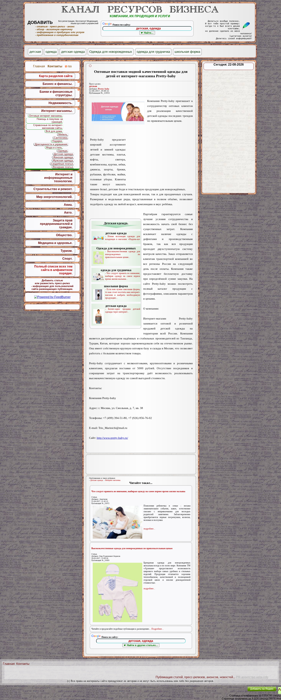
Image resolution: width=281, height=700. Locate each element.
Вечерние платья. (63, 167)
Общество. (64, 235)
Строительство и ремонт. (52, 189)
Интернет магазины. (113, 480)
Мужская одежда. (63, 160)
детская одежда (73, 52)
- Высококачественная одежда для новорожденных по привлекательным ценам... (118, 253)
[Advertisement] (159, 157)
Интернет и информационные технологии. (58, 178)
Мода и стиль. (54, 147)
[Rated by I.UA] (235, 691)
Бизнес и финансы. (57, 83)
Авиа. (68, 204)
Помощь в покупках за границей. (50, 120)
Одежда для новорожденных (110, 52)
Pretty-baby (103, 89)
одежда (51, 52)
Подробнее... (157, 629)
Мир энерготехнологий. (54, 196)
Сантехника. (61, 137)
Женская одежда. (63, 157)
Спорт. (67, 258)
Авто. (68, 212)
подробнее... (149, 528)
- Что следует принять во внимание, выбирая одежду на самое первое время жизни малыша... (120, 274)
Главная (9, 663)
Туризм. (66, 250)
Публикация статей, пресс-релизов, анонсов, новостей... (195, 677)
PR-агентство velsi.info (252, 677)
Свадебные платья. (62, 163)
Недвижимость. (60, 103)
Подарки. (57, 141)
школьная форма (187, 52)
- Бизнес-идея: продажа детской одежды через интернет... (122, 308)
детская (93, 86)
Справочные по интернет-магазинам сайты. (48, 126)
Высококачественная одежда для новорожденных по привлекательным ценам (131, 548)
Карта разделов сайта (55, 76)
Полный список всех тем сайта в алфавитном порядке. (53, 270)
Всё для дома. (54, 131)
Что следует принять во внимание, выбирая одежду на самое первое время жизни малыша (138, 491)
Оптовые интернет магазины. (46, 115)
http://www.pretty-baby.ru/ (112, 437)
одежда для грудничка (153, 52)
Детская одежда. (96, 480)
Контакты (22, 663)
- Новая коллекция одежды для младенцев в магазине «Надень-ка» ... (122, 237)
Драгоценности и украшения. (51, 144)
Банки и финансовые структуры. (56, 93)
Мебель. (63, 134)
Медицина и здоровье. (55, 243)
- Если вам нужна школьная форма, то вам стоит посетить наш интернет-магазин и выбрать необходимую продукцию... (122, 292)
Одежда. (63, 150)
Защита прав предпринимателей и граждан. (56, 224)
